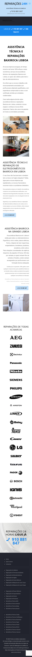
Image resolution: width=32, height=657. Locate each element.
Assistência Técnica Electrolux (13, 619)
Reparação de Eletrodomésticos (14, 575)
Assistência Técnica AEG (12, 601)
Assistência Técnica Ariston (13, 603)
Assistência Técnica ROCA (12, 627)
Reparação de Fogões (11, 577)
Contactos (8, 564)
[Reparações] (16, 3)
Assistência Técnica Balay (12, 606)
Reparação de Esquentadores (13, 593)
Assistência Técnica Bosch (12, 608)
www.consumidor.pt (16, 652)
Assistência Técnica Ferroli (12, 624)
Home (7, 559)
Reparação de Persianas (12, 598)
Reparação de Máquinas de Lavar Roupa (16, 585)
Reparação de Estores (11, 596)
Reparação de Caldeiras (12, 570)
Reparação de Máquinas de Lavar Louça (16, 582)
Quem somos (9, 561)
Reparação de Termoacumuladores (14, 572)
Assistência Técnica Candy (12, 614)
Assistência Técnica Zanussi (13, 632)
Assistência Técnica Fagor (12, 622)
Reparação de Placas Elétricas (13, 591)
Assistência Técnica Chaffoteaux (14, 617)
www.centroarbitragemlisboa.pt (21, 647)
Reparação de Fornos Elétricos (13, 580)
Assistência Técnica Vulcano (13, 629)
